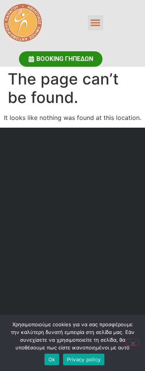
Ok (51, 359)
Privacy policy (84, 359)
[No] (132, 342)
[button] (96, 23)
